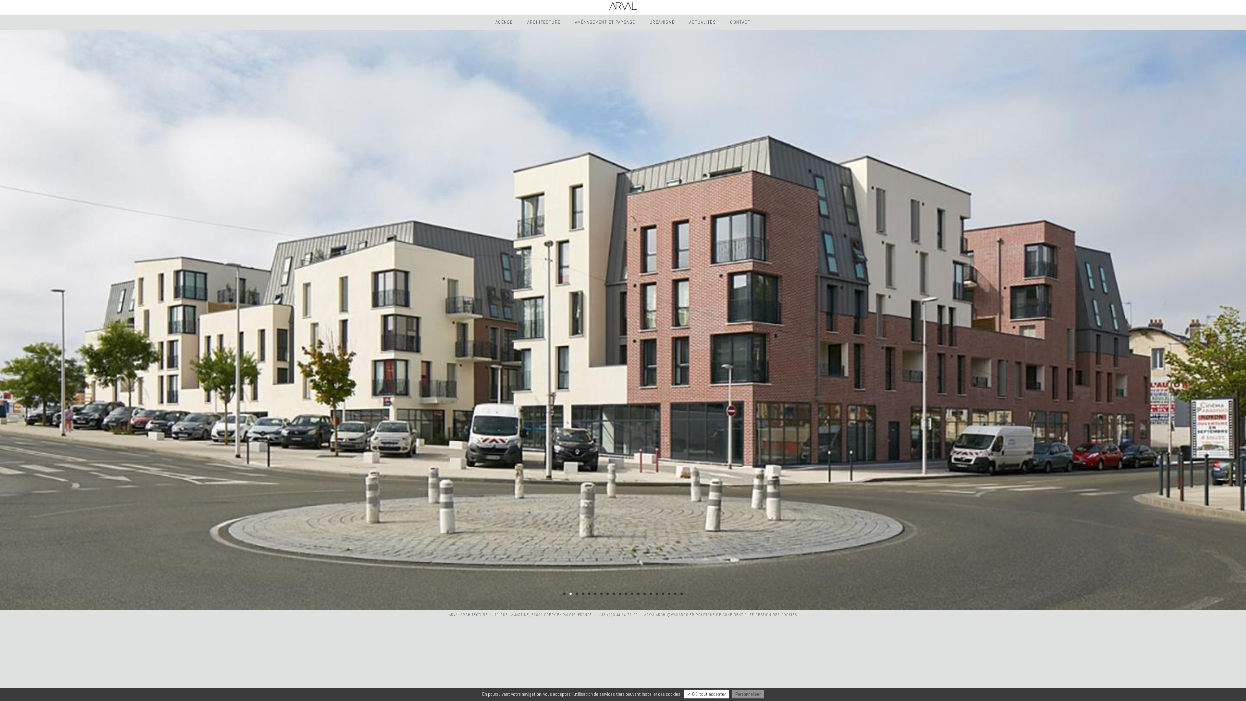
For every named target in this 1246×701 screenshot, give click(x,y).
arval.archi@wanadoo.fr (669, 614)
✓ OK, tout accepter (706, 694)
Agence (504, 22)
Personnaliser (748, 694)
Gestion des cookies (776, 614)
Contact (740, 22)
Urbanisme (662, 22)
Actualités (702, 22)
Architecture (544, 22)
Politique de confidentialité (725, 614)
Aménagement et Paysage (605, 22)
